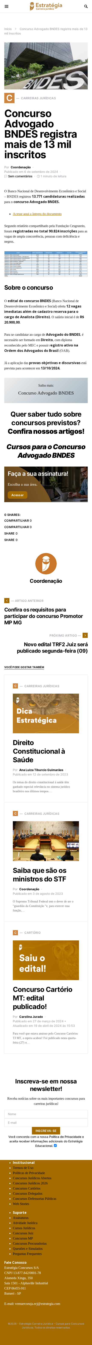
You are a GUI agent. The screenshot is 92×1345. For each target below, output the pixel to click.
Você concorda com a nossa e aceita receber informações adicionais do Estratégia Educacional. (46, 1141)
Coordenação (21, 167)
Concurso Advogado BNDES (46, 393)
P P (29, 1173)
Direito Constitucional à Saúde (39, 751)
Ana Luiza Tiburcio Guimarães (41, 770)
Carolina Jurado (31, 1016)
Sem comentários (20, 176)
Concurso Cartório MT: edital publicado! (42, 998)
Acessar (17, 495)
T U (23, 1168)
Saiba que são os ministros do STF (39, 874)
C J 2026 (30, 1183)
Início (8, 29)
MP (23, 1238)
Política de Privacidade (65, 1137)
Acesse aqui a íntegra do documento (37, 214)
